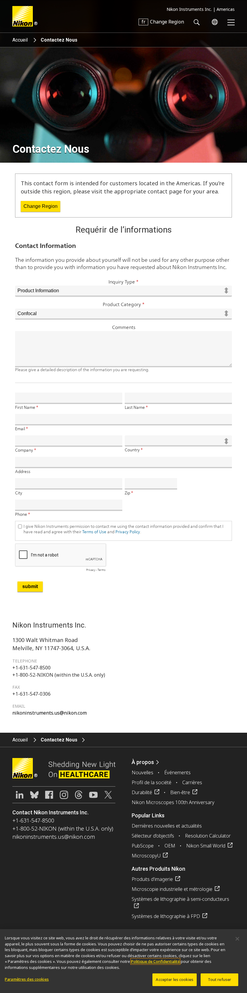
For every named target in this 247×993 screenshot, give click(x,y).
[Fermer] (237, 938)
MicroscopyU (146, 855)
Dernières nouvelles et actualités (167, 825)
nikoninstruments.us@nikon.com (49, 713)
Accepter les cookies (174, 979)
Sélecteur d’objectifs (153, 835)
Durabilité (142, 792)
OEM (169, 845)
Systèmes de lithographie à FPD (166, 916)
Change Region (40, 206)
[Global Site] (213, 22)
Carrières (192, 782)
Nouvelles (142, 772)
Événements (177, 772)
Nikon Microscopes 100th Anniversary (173, 802)
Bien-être (180, 792)
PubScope (143, 845)
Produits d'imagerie (152, 879)
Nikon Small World (205, 845)
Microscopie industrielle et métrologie (172, 889)
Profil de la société (151, 782)
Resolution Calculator (208, 835)
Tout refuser (219, 979)
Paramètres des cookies (27, 979)
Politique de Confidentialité (155, 961)
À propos (143, 762)
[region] (123, 961)
